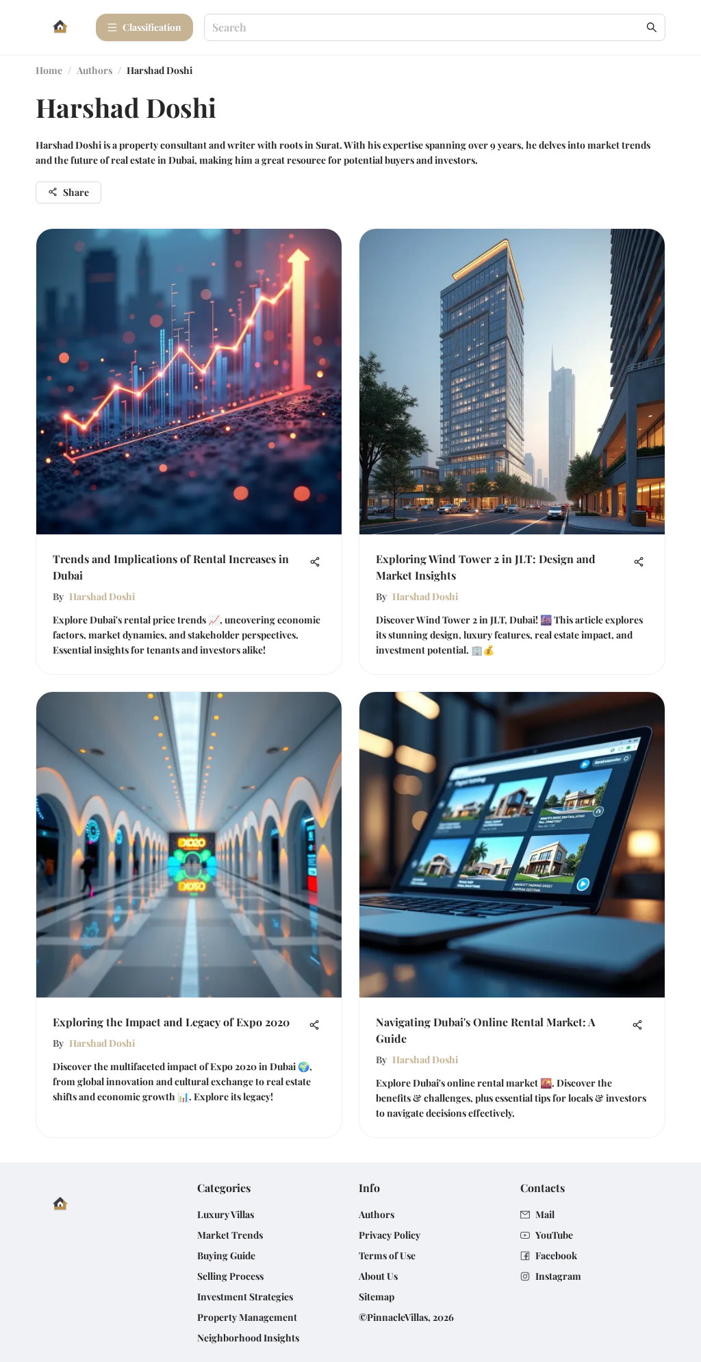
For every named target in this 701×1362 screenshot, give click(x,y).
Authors (94, 70)
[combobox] (427, 27)
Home (49, 70)
